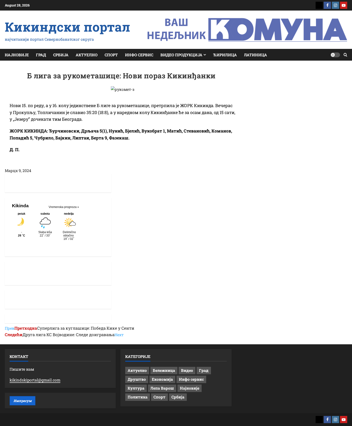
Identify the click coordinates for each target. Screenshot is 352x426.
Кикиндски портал (67, 26)
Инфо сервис (139, 54)
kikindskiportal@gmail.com (35, 379)
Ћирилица (225, 54)
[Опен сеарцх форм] (345, 54)
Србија (60, 54)
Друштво (137, 379)
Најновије (17, 54)
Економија (162, 379)
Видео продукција (181, 54)
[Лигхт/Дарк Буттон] (335, 54)
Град (41, 54)
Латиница (255, 54)
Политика (138, 396)
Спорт (111, 54)
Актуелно (86, 54)
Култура (136, 388)
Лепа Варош (162, 388)
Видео (187, 370)
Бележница (164, 370)
